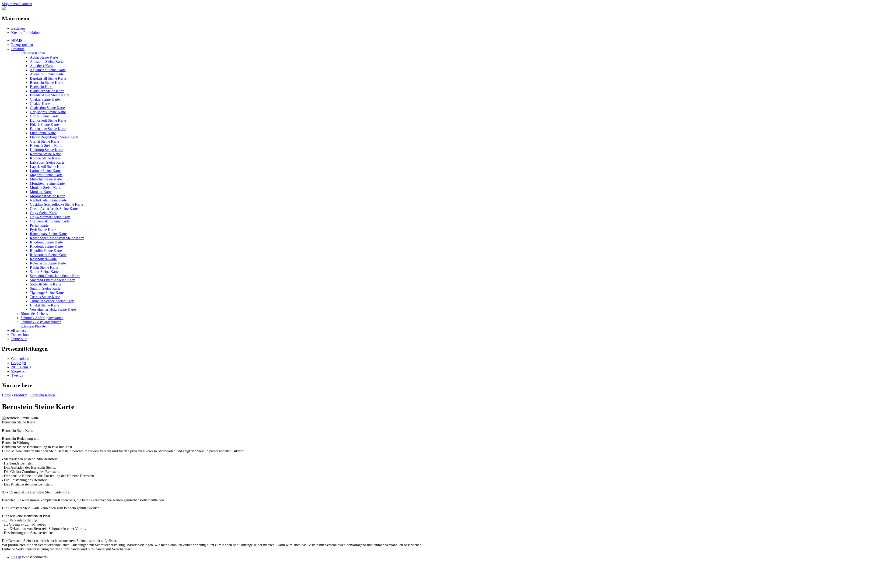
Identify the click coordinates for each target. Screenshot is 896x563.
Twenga (17, 375)
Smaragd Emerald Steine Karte (52, 280)
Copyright (18, 363)
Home (6, 395)
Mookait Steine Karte (45, 188)
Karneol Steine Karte (45, 154)
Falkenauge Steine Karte (48, 129)
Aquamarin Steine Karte (48, 70)
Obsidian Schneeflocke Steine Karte (56, 204)
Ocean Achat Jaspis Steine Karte (54, 209)
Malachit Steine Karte (46, 179)
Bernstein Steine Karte (46, 82)
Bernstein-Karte (41, 87)
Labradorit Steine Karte (47, 162)
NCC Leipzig (21, 367)
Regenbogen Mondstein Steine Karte (57, 238)
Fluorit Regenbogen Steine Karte (54, 137)
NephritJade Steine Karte (48, 200)
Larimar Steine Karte (45, 171)
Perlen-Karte (39, 225)
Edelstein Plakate (33, 326)
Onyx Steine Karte (43, 213)
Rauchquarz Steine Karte (48, 234)
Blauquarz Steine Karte (47, 91)
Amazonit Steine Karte (46, 61)
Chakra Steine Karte (45, 99)
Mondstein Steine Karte (47, 183)
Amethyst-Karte (41, 66)
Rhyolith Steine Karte (46, 251)
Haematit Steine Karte (46, 146)
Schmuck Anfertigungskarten (42, 318)
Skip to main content (17, 4)
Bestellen (18, 28)
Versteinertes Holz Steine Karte (53, 309)
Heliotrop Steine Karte (46, 150)
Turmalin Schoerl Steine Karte (52, 301)
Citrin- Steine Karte (44, 116)
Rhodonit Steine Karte (46, 242)
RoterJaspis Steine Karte (48, 263)
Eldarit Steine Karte (44, 125)
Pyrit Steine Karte (43, 230)
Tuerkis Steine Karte (45, 297)
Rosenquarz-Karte (43, 259)
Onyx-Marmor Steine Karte (50, 217)
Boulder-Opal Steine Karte (49, 95)
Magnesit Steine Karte (46, 175)
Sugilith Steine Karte (45, 288)
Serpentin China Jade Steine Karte (55, 276)
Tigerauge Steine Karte (47, 293)
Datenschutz (20, 335)
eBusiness (18, 330)
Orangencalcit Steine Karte (50, 221)
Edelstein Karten (33, 53)
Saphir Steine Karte (44, 272)
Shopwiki (18, 371)
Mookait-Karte (41, 192)
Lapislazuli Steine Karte (47, 167)
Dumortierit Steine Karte (48, 120)
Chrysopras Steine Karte (48, 112)
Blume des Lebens (34, 314)
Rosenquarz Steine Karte (48, 255)
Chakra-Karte (40, 104)
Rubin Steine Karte (44, 267)
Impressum (19, 339)
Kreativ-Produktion (25, 33)
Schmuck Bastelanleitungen (41, 322)
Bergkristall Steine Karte (48, 78)
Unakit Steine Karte (44, 305)
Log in (16, 557)
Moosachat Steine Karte (47, 196)
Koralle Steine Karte (45, 158)
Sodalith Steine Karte (45, 284)
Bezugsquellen (22, 45)
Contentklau (20, 359)
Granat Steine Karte (44, 141)
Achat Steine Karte (44, 57)
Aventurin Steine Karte (47, 74)
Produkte (17, 49)
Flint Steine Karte (43, 133)
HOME (16, 40)
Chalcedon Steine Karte (47, 108)
